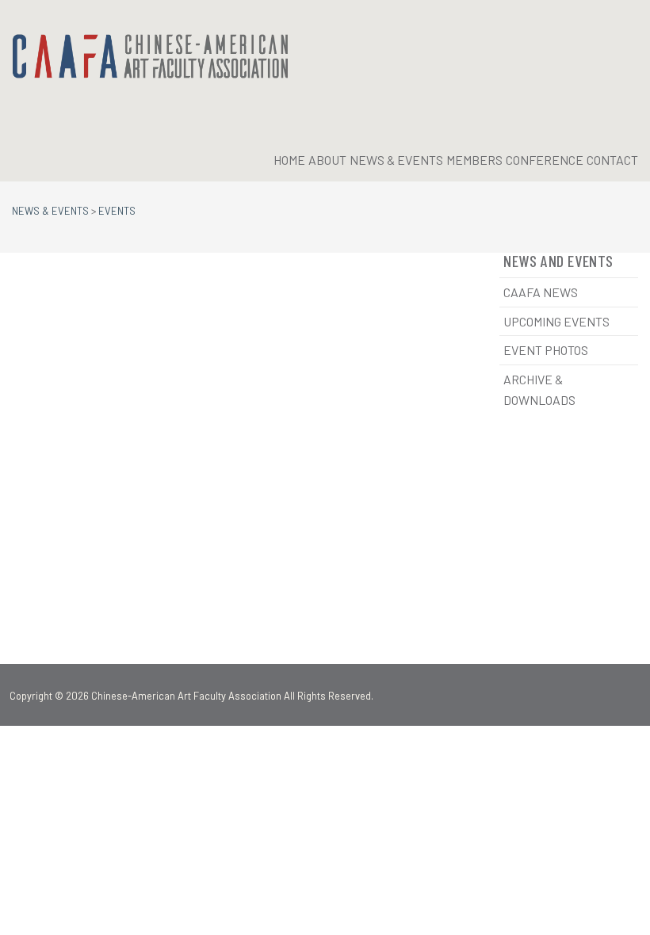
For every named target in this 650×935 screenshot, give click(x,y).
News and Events (558, 260)
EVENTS (117, 210)
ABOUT (327, 159)
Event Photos (545, 349)
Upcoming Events (556, 321)
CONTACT (612, 159)
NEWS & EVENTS (396, 159)
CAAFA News (540, 292)
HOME (289, 159)
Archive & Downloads (539, 389)
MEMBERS (474, 159)
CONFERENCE (544, 159)
